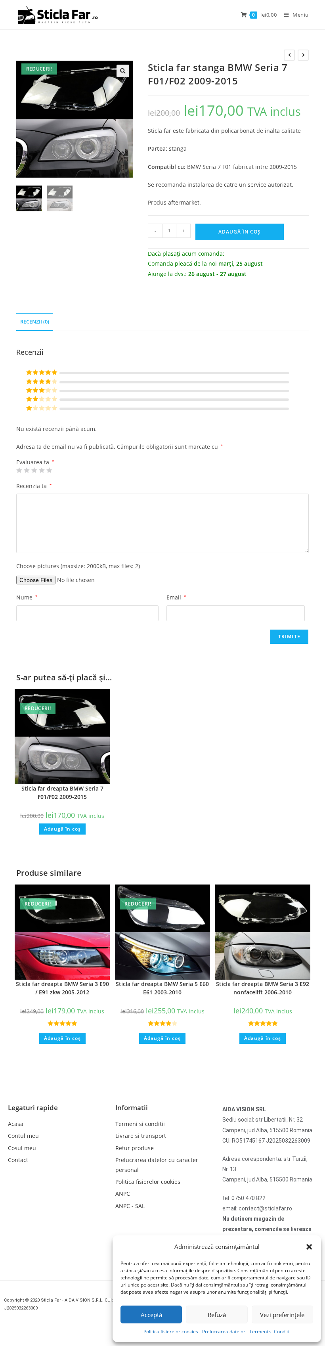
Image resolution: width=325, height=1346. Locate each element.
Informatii (131, 1107)
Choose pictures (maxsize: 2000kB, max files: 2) (78, 566)
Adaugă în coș (239, 231)
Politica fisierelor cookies (170, 1331)
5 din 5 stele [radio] (49, 470)
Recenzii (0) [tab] (34, 321)
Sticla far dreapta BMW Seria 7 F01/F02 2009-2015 (62, 792)
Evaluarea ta (35, 462)
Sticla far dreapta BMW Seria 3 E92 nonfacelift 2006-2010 (262, 988)
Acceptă (151, 1315)
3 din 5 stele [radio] (34, 470)
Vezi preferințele (282, 1315)
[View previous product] (289, 55)
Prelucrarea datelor (223, 1331)
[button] (309, 1247)
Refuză (217, 1315)
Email (176, 597)
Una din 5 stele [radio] (19, 470)
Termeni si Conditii (270, 1331)
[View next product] (303, 55)
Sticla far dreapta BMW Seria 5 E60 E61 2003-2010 (162, 988)
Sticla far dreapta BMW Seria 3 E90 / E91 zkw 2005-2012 (62, 988)
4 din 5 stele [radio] (41, 470)
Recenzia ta (34, 486)
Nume (27, 597)
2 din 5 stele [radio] (26, 470)
